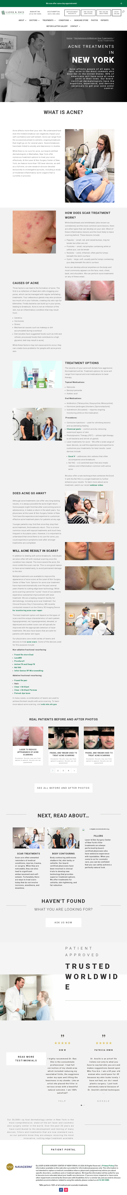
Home (69, 38)
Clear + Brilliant (21, 687)
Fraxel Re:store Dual (23, 655)
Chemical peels (74, 429)
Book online (116, 13)
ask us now (63, 922)
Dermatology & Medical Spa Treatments (93, 38)
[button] (50, 1068)
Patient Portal (63, 1149)
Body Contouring (63, 853)
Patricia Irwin (104, 1050)
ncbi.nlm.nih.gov (49, 704)
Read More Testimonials (26, 1059)
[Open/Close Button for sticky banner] (121, 3)
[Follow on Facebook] (61, 1190)
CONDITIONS (64, 20)
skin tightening (65, 882)
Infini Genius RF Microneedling (28, 671)
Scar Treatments (28, 853)
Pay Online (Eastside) (88, 12)
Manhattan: (35, 13)
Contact (74, 26)
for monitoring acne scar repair (27, 610)
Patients (105, 20)
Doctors (33, 20)
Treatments (48, 20)
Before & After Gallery (57, 26)
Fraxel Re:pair (20, 680)
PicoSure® (19, 661)
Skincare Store (81, 20)
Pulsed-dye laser (22, 693)
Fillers (98, 836)
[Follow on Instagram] (66, 1190)
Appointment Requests (72, 12)
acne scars (32, 642)
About (21, 20)
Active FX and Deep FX (24, 664)
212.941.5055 (103, 1180)
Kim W (62, 1050)
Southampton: (53, 13)
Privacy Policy (108, 1166)
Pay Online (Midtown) (103, 12)
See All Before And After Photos (63, 788)
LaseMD (18, 658)
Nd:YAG (17, 667)
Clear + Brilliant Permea (25, 690)
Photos (94, 20)
